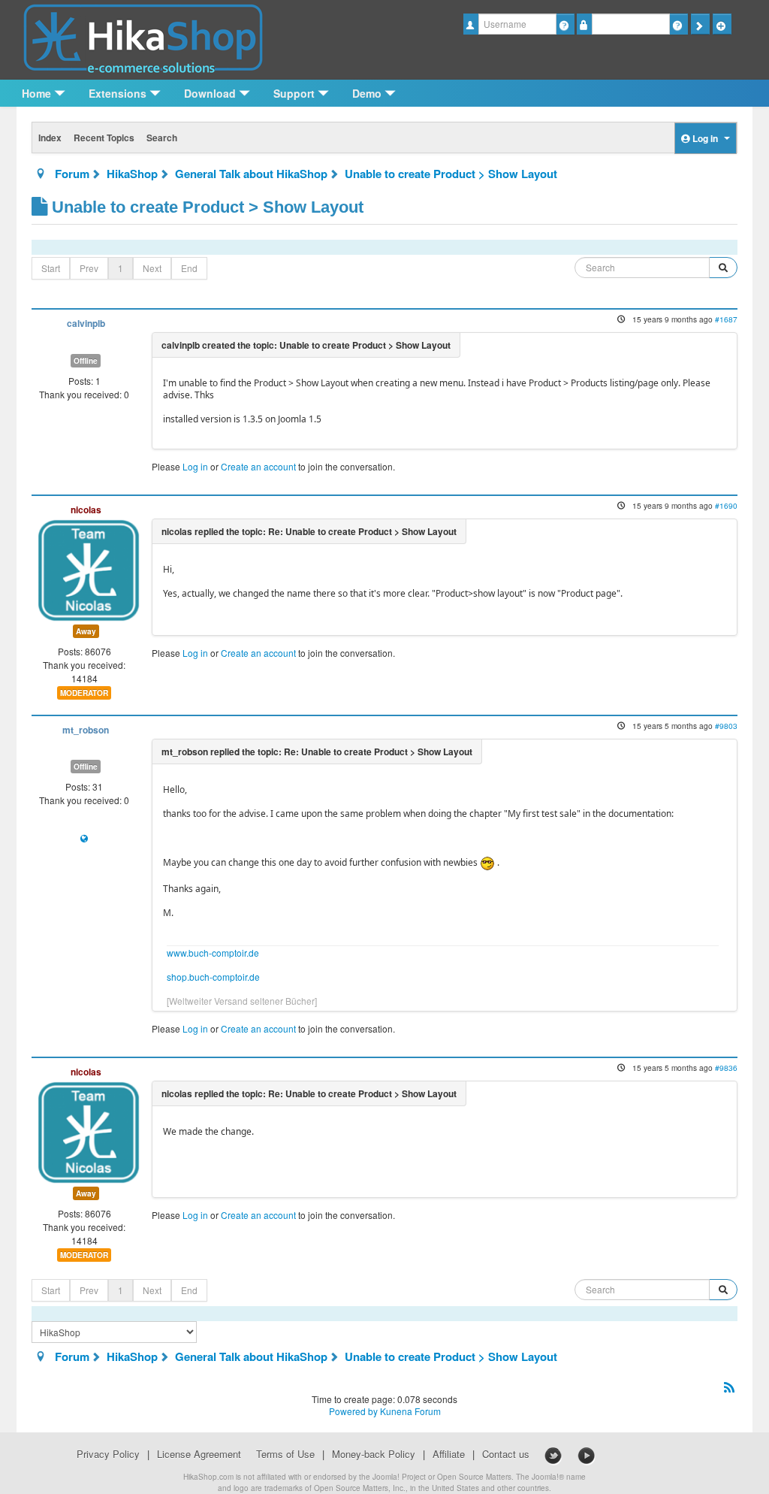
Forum (72, 173)
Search (161, 137)
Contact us (505, 1454)
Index (50, 137)
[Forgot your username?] (565, 24)
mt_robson (85, 730)
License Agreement (199, 1454)
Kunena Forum (410, 1411)
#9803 (726, 725)
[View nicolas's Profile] (89, 568)
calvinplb (86, 323)
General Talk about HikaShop (251, 173)
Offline (86, 360)
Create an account (258, 466)
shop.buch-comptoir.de (213, 976)
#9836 (726, 1067)
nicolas (86, 509)
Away (86, 631)
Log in (195, 466)
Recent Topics (104, 137)
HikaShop (132, 173)
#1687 (726, 319)
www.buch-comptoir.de (213, 952)
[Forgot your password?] (678, 24)
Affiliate (449, 1454)
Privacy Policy (108, 1454)
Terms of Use (285, 1454)
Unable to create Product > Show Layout (451, 173)
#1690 (726, 505)
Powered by (353, 1411)
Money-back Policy (373, 1454)
